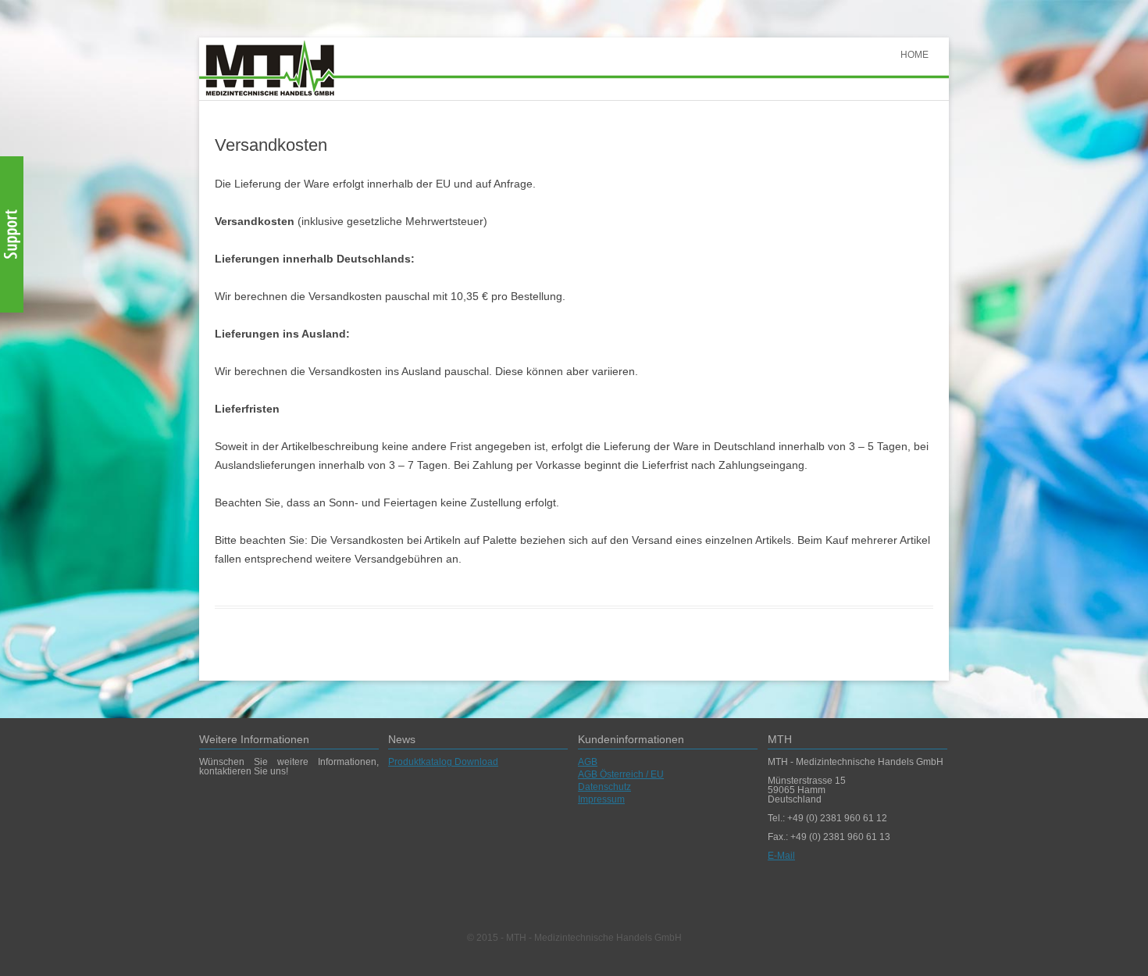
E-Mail (781, 855)
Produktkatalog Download (443, 761)
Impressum (601, 799)
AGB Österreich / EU (621, 774)
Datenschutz (604, 786)
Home (914, 54)
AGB (587, 761)
